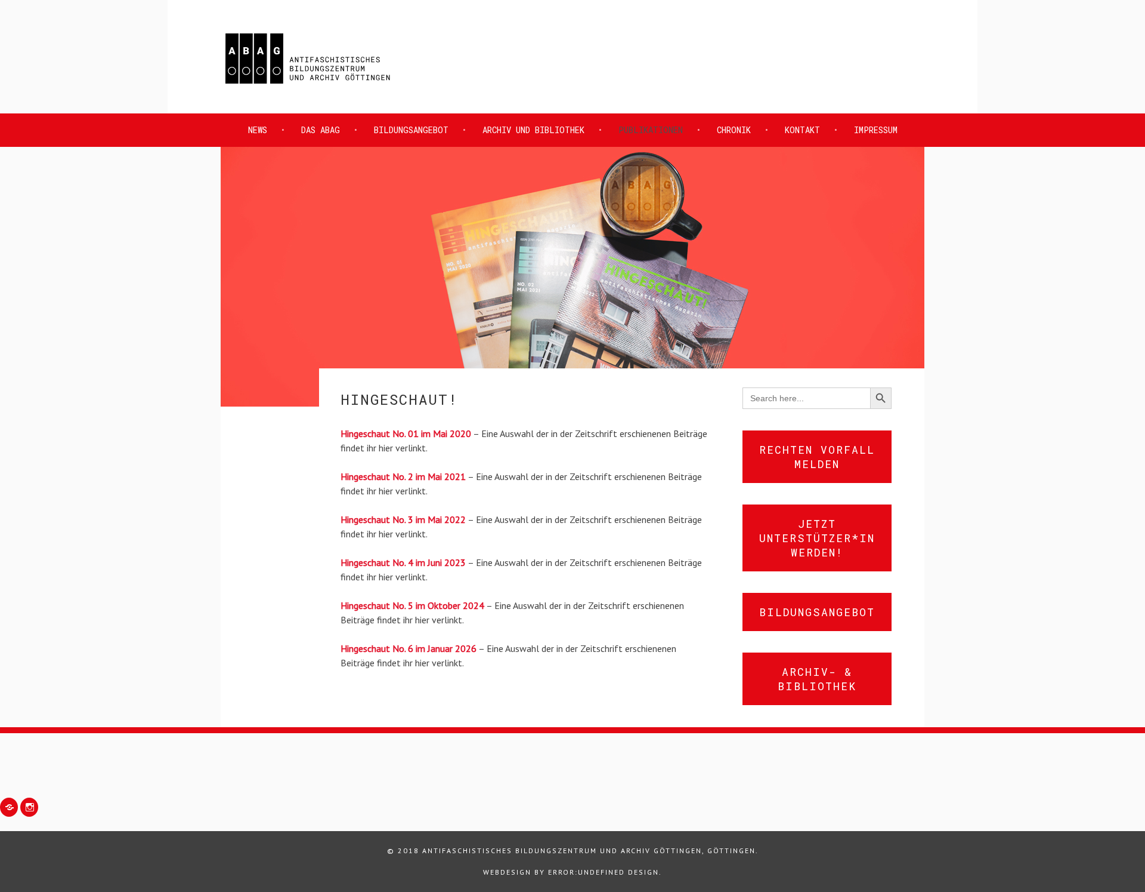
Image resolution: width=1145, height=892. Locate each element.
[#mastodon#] (9, 807)
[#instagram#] (29, 807)
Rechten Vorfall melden (817, 456)
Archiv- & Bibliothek (817, 679)
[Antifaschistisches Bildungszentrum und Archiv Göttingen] (308, 85)
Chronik (734, 130)
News (257, 130)
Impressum (876, 130)
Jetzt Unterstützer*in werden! (817, 537)
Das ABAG (320, 130)
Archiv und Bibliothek (533, 130)
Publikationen (650, 130)
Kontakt (802, 130)
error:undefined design (603, 872)
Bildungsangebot (411, 130)
